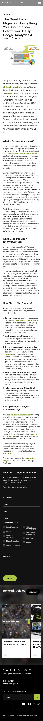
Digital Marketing (12, 541)
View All (33, 592)
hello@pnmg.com (10, 684)
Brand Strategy (12, 527)
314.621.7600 (9, 681)
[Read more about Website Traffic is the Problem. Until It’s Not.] (16, 621)
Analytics (29, 538)
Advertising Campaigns (30, 533)
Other (28, 542)
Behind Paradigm (37, 606)
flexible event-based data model (22, 153)
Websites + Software (10, 536)
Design (8, 531)
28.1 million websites (13, 87)
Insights (5, 606)
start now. (7, 453)
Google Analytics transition (18, 414)
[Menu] (39, 2)
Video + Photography (31, 528)
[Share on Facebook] (12, 38)
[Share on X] (19, 38)
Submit (9, 578)
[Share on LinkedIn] (16, 38)
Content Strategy (13, 545)
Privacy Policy (6, 715)
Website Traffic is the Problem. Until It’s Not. (15, 643)
